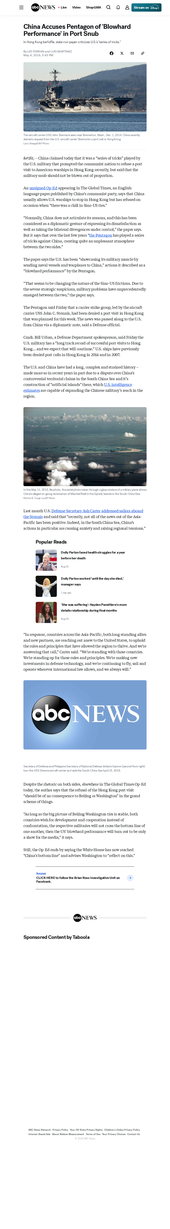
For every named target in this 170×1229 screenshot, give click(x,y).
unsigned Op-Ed (43, 187)
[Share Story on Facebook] (111, 53)
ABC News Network (39, 1130)
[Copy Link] (143, 53)
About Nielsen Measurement (68, 1134)
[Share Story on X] (122, 53)
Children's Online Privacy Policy (122, 1130)
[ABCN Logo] (43, 7)
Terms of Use (93, 1134)
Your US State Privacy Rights (86, 1130)
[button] (21, 7)
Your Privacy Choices (114, 1134)
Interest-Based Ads (39, 1134)
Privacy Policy (60, 1130)
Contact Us (133, 1134)
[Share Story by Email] (132, 53)
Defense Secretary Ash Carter (76, 510)
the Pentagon (100, 235)
